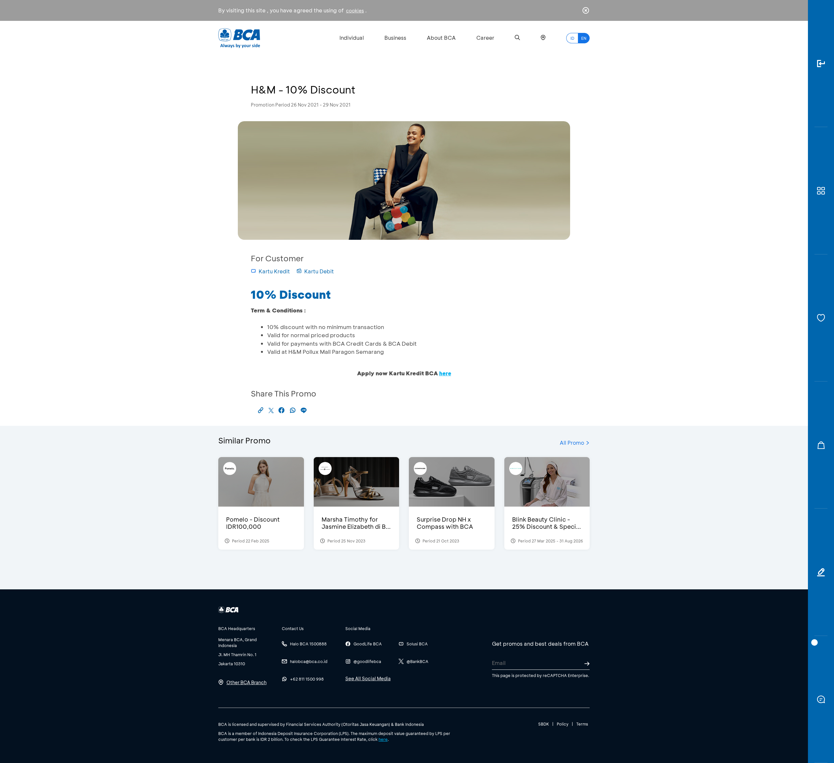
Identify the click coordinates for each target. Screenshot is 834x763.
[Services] (821, 317)
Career (485, 37)
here (383, 739)
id (572, 38)
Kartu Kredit (274, 271)
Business (395, 37)
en (583, 38)
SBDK (543, 724)
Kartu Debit (319, 271)
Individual (351, 37)
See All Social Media (368, 678)
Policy (562, 724)
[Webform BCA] (821, 572)
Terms (582, 724)
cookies (355, 10)
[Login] (821, 63)
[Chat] (821, 699)
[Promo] (821, 445)
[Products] (821, 190)
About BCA (441, 37)
